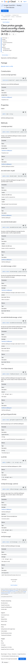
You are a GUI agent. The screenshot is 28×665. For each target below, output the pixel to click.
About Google (4, 654)
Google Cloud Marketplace (6, 607)
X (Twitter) (3, 645)
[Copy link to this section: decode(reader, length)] (16, 171)
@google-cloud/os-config (7, 66)
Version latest (6, 55)
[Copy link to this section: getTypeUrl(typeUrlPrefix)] (17, 414)
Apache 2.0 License (11, 591)
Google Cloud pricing (5, 605)
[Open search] (19, 1)
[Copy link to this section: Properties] (10, 105)
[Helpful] (9, 19)
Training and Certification (6, 635)
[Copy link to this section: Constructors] (12, 71)
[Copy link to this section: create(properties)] (13, 126)
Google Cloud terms (22, 654)
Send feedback (6, 22)
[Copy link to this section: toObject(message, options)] (19, 484)
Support (2, 617)
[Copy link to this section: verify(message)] (12, 536)
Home (2, 15)
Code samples (4, 631)
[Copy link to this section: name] (5, 108)
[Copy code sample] (25, 78)
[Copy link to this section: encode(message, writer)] (17, 266)
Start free (5, 10)
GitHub (2, 626)
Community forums (5, 614)
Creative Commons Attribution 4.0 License (10, 590)
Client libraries (10, 7)
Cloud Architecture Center (6, 633)
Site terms (14, 654)
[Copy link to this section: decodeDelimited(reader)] (17, 222)
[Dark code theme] (23, 78)
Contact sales (4, 609)
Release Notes (4, 619)
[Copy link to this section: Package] (8, 63)
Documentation (8, 15)
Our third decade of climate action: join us (10, 656)
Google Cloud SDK (9, 5)
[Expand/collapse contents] (8, 38)
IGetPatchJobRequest (7, 97)
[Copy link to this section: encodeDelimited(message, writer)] (23, 317)
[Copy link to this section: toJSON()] (8, 457)
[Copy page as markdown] (13, 34)
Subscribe (22, 658)
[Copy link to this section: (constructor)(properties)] (17, 75)
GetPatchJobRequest (7, 164)
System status (4, 621)
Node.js (19, 5)
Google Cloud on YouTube (6, 647)
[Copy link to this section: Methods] (9, 123)
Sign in (25, 1)
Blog (2, 640)
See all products (4, 603)
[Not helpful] (11, 19)
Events (2, 643)
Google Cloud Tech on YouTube (7, 649)
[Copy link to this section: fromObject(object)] (14, 368)
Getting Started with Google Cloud (8, 629)
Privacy (9, 654)
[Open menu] (2, 1)
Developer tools (15, 15)
